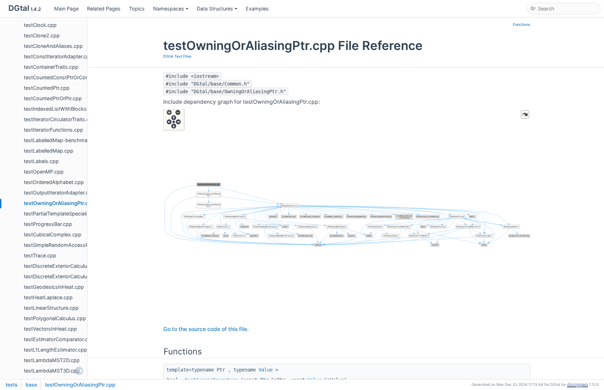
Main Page (66, 9)
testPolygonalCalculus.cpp (55, 318)
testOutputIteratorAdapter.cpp (59, 193)
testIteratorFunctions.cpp (53, 130)
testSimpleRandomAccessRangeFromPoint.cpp (79, 245)
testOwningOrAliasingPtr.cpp (59, 203)
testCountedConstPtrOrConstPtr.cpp (67, 77)
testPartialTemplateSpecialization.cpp (68, 213)
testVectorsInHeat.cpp (50, 329)
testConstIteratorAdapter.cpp (58, 56)
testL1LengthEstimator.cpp (55, 350)
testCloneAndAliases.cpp (53, 46)
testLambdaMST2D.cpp (52, 360)
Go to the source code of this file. (206, 329)
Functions (521, 24)
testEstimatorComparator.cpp (59, 339)
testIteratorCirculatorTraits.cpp (59, 119)
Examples (257, 9)
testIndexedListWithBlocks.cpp (60, 109)
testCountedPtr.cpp (47, 88)
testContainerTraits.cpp (51, 67)
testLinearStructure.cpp (51, 308)
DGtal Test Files (177, 56)
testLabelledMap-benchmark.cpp (63, 140)
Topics (137, 9)
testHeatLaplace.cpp (48, 297)
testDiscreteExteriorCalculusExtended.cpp (73, 276)
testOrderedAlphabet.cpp (54, 182)
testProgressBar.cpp (48, 224)
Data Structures (215, 9)
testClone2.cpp (42, 35)
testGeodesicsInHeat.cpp (54, 287)
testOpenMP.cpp (44, 172)
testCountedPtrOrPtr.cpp (53, 98)
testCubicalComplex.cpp (52, 234)
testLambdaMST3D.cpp (52, 371)
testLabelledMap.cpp (48, 151)
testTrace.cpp (40, 255)
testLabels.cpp (41, 161)
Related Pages (104, 9)
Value (266, 370)
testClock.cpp (40, 25)
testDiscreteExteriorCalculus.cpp (62, 266)
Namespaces (168, 9)
